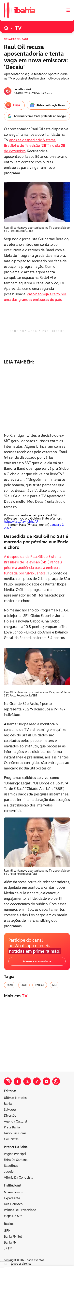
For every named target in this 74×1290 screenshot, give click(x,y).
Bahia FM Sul (13, 1237)
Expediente (12, 1198)
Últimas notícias (15, 1098)
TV (18, 28)
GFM (7, 1231)
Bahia (8, 1104)
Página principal (15, 1154)
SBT (54, 985)
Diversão (10, 1115)
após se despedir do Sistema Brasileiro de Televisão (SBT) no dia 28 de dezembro (34, 145)
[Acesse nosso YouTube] (46, 1081)
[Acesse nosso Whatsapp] (56, 1081)
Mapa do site (13, 1216)
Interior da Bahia (15, 1147)
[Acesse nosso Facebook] (17, 1081)
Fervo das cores (15, 1133)
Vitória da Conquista (18, 1177)
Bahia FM (10, 1242)
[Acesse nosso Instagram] (8, 1081)
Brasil (24, 985)
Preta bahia (12, 1127)
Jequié (9, 1172)
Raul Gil (39, 985)
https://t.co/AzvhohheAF (21, 522)
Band (10, 985)
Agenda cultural (15, 1121)
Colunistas (11, 1139)
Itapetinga (11, 1166)
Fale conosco (13, 1204)
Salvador (10, 1110)
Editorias (10, 1091)
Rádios (8, 1224)
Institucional (12, 1185)
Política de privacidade (20, 1210)
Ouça (16, 105)
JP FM (8, 1248)
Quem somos (13, 1192)
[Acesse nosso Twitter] (27, 1081)
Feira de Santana (15, 1160)
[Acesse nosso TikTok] (37, 1081)
